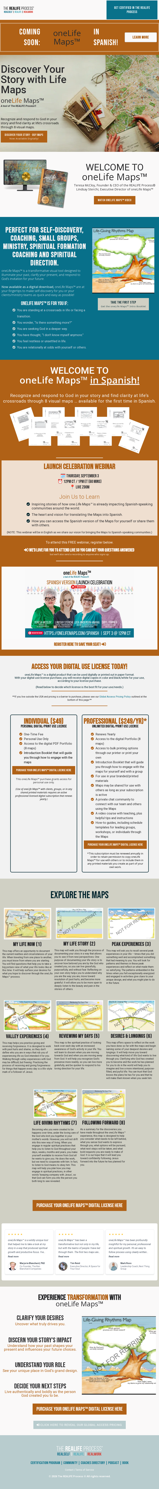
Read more (13, 1256)
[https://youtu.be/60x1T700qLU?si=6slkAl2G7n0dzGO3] (36, 184)
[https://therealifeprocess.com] (27, 10)
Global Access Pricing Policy (115, 696)
